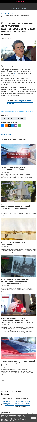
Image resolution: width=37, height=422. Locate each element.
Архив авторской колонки (22, 401)
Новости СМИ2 (6, 134)
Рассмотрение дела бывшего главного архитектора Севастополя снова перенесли (20, 101)
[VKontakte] (2, 125)
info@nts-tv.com (9, 405)
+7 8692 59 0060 (5, 401)
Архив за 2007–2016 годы (22, 403)
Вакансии (5, 394)
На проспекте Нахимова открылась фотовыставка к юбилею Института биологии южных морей (15, 281)
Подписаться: (6, 115)
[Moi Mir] (12, 125)
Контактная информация (11, 391)
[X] (9, 125)
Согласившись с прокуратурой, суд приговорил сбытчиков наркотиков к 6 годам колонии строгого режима (17, 206)
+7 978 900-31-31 (6, 403)
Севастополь (8, 7)
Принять (33, 418)
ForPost (15, 73)
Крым (31, 7)
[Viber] (15, 125)
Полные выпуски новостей (22, 405)
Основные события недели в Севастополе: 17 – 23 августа (13, 168)
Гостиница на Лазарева (21, 7)
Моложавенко (19, 111)
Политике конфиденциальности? (13, 419)
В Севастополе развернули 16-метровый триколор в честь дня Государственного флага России (18, 363)
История (4, 389)
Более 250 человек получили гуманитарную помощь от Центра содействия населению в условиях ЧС (17, 320)
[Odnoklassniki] (6, 125)
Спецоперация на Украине (18, 8)
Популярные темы (18, 5)
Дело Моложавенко (7, 111)
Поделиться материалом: (10, 122)
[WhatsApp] (19, 125)
